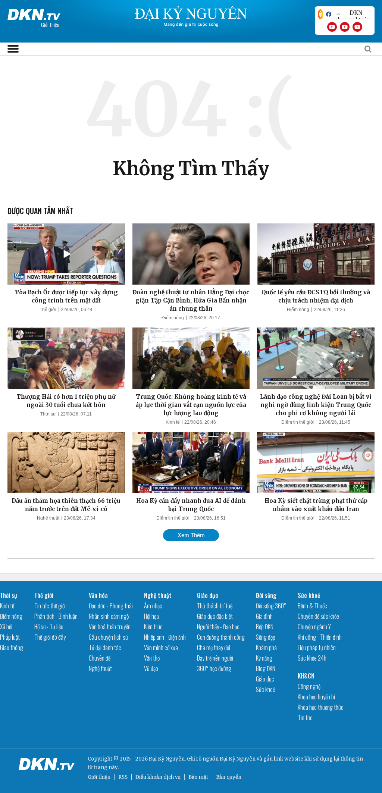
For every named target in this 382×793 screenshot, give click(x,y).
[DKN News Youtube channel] (332, 27)
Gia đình (264, 616)
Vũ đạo (151, 668)
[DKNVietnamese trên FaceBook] (328, 14)
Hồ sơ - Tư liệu (48, 626)
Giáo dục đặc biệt (215, 616)
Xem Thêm (191, 535)
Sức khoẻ (265, 689)
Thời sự (48, 414)
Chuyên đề (99, 657)
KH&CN (306, 675)
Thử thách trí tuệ (214, 605)
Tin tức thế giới (50, 605)
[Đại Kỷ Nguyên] (33, 13)
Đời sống (266, 595)
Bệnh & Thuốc (312, 605)
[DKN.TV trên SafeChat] (320, 14)
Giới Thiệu (50, 24)
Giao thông (11, 647)
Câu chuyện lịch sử (108, 637)
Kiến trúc (153, 626)
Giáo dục (207, 595)
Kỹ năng (264, 657)
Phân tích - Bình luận (56, 616)
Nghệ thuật (48, 518)
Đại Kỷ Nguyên (238, 759)
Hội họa (151, 616)
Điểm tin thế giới (297, 422)
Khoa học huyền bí (316, 696)
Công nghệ (309, 686)
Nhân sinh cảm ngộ (109, 616)
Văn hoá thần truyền (110, 626)
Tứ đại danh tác (105, 647)
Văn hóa (98, 595)
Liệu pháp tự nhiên (317, 647)
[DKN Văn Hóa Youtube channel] (357, 27)
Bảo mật (198, 777)
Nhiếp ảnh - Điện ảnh (165, 637)
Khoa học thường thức (321, 707)
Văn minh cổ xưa (161, 647)
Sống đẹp (265, 637)
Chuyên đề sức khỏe (318, 616)
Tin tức (305, 717)
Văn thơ (152, 657)
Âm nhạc (153, 605)
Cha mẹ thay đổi (213, 647)
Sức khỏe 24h (312, 657)
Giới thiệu (99, 777)
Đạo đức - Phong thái (111, 605)
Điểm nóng (173, 317)
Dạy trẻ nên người (215, 657)
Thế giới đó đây (50, 637)
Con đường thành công (221, 637)
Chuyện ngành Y (314, 626)
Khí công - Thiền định (320, 637)
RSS (123, 777)
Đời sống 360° (271, 605)
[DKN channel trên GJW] (353, 14)
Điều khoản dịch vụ (158, 777)
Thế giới (48, 309)
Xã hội (6, 626)
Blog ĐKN (265, 668)
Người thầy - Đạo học (218, 626)
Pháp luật (10, 637)
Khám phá (266, 647)
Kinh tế (173, 422)
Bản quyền (228, 777)
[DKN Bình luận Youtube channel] (345, 27)
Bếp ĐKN (264, 626)
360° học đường (214, 668)
